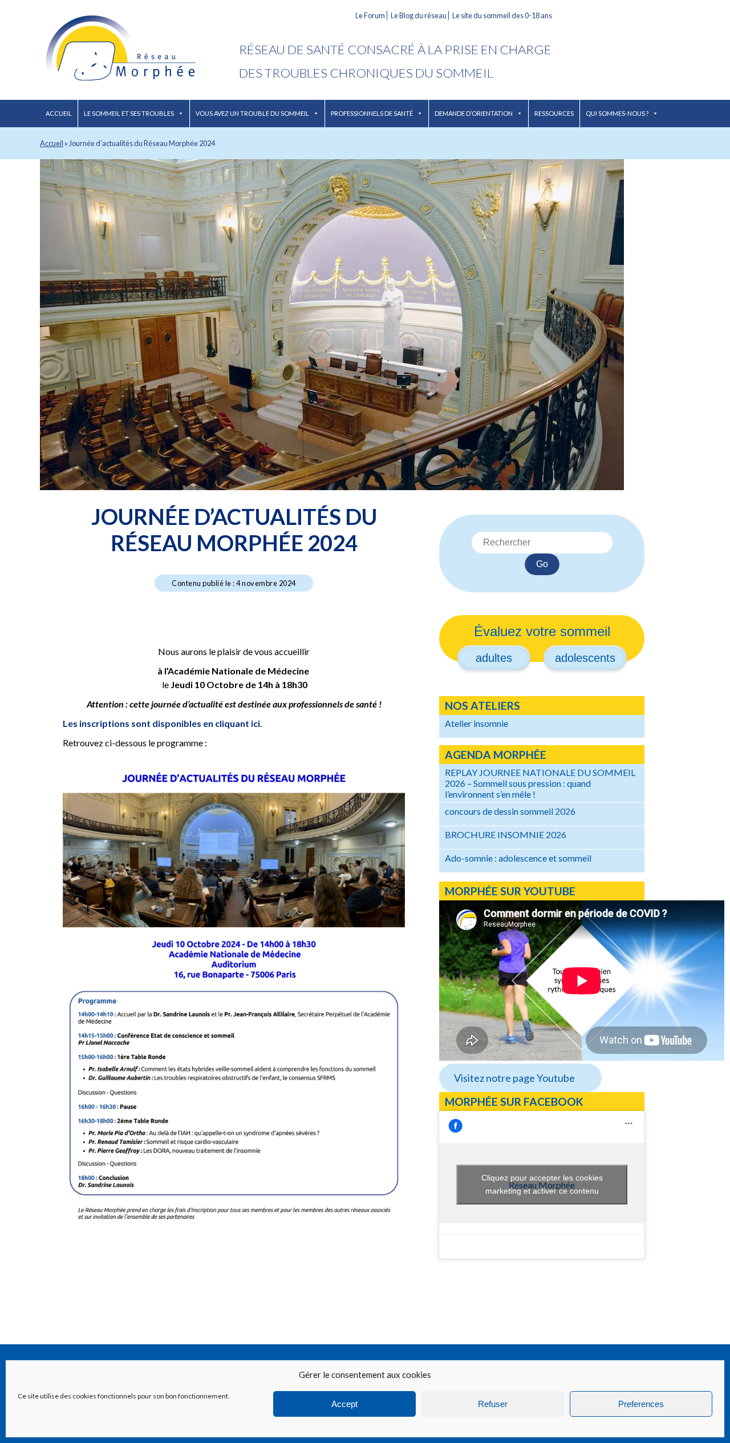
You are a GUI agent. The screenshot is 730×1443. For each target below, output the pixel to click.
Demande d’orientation (474, 113)
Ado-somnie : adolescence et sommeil (518, 857)
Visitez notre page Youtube (514, 1078)
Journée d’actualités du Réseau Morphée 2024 (234, 529)
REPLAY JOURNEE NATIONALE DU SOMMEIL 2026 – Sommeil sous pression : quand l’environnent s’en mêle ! (540, 783)
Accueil (59, 113)
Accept (344, 1404)
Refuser (493, 1404)
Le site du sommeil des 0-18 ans (502, 15)
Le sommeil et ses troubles (129, 113)
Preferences (641, 1404)
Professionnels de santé (372, 113)
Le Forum (370, 15)
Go (542, 564)
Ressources (554, 113)
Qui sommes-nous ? (617, 113)
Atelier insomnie (476, 723)
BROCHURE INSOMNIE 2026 (505, 834)
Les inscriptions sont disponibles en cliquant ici (161, 723)
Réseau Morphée (139, 50)
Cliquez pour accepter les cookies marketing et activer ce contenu (542, 1184)
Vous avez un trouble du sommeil (252, 113)
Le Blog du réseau (419, 15)
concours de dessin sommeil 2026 (510, 811)
